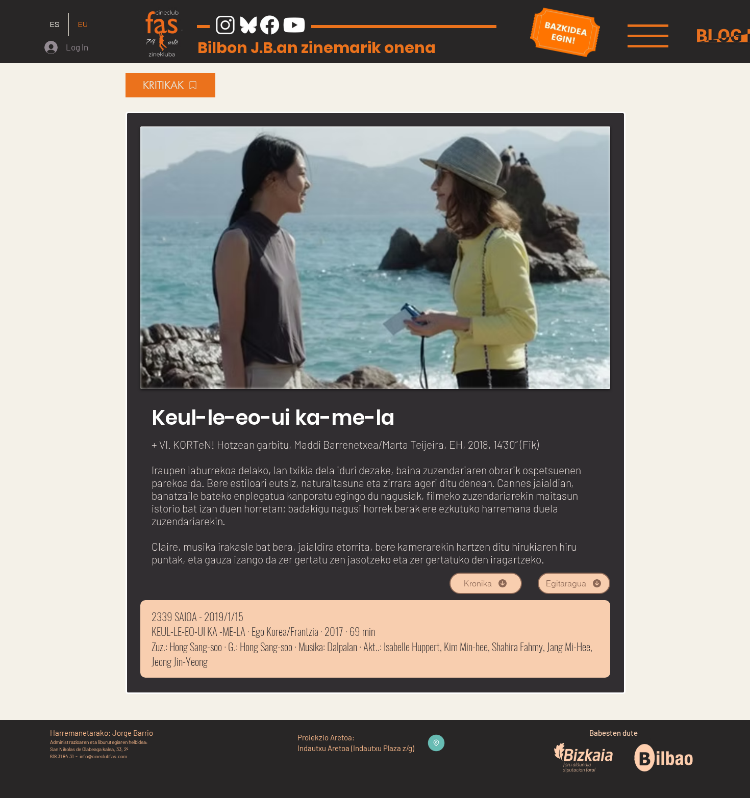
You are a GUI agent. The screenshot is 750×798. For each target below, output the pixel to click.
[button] (648, 35)
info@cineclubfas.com (103, 756)
